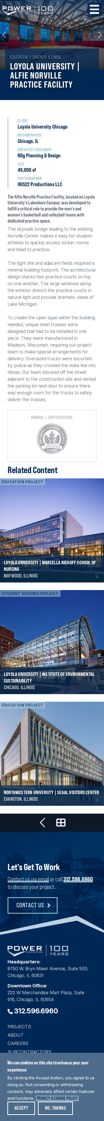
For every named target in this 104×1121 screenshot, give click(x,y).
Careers (18, 1043)
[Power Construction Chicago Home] (38, 955)
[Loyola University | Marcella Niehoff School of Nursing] (52, 530)
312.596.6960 (78, 879)
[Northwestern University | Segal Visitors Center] (52, 754)
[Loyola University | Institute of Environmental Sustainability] (52, 642)
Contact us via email (28, 879)
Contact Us (30, 905)
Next (99, 34)
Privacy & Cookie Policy (57, 1098)
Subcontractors (29, 1052)
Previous (4, 34)
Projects (19, 1026)
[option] (52, 34)
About (16, 1035)
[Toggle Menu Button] (94, 9)
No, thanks (55, 1108)
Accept (21, 1108)
